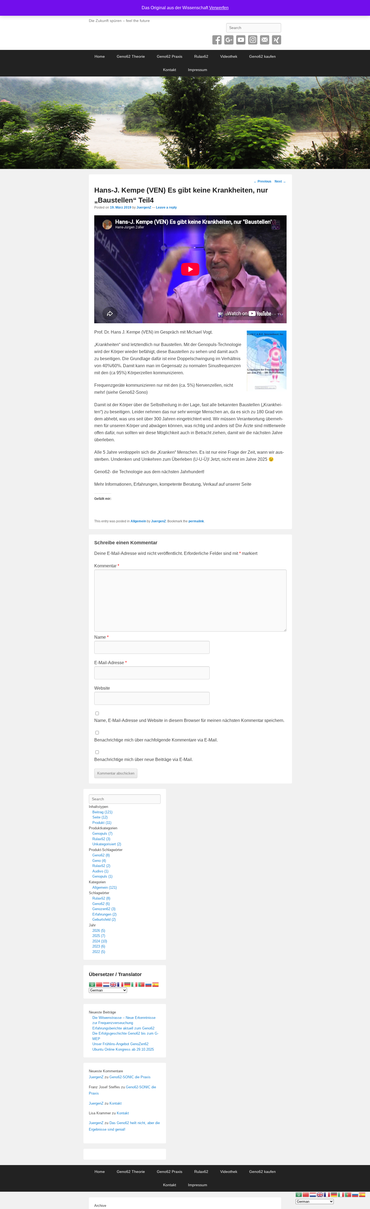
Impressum (197, 70)
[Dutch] (106, 984)
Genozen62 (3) (103, 909)
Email (264, 39)
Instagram (252, 39)
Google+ (228, 39)
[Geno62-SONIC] (185, 122)
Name (101, 637)
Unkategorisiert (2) (106, 844)
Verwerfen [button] (219, 7)
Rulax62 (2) (101, 866)
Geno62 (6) (101, 904)
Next (280, 181)
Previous (262, 181)
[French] (120, 984)
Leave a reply (166, 207)
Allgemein (138, 521)
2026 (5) (98, 931)
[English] (113, 984)
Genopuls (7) (102, 833)
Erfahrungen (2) (104, 914)
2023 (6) (98, 946)
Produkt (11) (101, 823)
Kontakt (169, 70)
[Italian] (134, 984)
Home (100, 56)
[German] (127, 984)
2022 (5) (98, 952)
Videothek (228, 56)
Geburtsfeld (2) (104, 919)
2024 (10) (99, 941)
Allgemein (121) (104, 887)
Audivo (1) (100, 871)
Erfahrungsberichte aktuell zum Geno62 (123, 1028)
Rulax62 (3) (101, 839)
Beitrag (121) (102, 812)
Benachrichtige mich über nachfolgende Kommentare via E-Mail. (156, 740)
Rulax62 (201, 56)
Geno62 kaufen (262, 56)
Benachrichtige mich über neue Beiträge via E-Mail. (143, 759)
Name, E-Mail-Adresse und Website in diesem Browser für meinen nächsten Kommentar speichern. (189, 720)
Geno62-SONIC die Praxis (130, 1077)
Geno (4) (99, 861)
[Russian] (148, 984)
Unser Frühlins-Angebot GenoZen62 (120, 1044)
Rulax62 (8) (101, 898)
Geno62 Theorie (131, 56)
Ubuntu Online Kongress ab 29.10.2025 (123, 1049)
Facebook (217, 39)
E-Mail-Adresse (110, 662)
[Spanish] (155, 984)
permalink (196, 521)
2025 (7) (98, 936)
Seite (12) (100, 817)
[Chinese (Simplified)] (99, 984)
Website (102, 688)
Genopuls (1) (102, 876)
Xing (276, 39)
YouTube (240, 39)
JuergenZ (144, 207)
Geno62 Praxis (169, 56)
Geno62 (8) (101, 855)
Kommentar (106, 566)
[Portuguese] (141, 984)
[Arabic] (92, 984)
